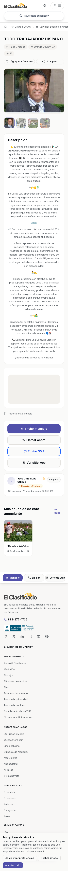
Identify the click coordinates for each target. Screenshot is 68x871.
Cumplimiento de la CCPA (17, 711)
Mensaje (15, 577)
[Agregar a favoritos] (28, 551)
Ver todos (57, 511)
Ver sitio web (36, 462)
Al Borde (8, 769)
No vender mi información (18, 717)
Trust (6, 687)
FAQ (6, 831)
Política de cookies (14, 705)
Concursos (10, 798)
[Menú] (57, 5)
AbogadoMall (11, 763)
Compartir (52, 61)
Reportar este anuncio (20, 413)
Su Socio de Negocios (16, 751)
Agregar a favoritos (22, 61)
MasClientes (10, 757)
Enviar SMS (36, 451)
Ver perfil (53, 479)
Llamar (36, 577)
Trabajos (9, 675)
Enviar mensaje (36, 428)
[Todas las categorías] (44, 5)
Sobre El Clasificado (15, 663)
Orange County (23, 26)
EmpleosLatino (12, 745)
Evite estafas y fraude (16, 693)
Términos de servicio (15, 681)
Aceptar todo (12, 865)
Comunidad (10, 792)
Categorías (10, 810)
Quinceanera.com (13, 739)
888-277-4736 (17, 619)
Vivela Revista (11, 775)
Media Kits (9, 669)
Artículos (8, 804)
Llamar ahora (36, 440)
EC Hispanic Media (14, 734)
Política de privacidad (16, 699)
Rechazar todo (49, 858)
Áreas (7, 816)
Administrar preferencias (19, 858)
